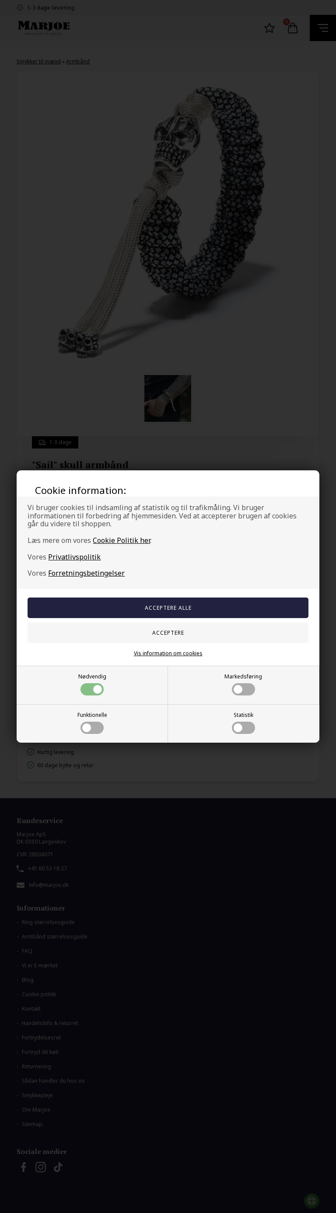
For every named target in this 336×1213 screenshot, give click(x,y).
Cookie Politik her (121, 540)
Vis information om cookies (168, 653)
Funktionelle (92, 715)
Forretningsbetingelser (86, 573)
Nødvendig (92, 676)
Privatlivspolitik (74, 557)
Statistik (243, 715)
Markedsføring (243, 676)
